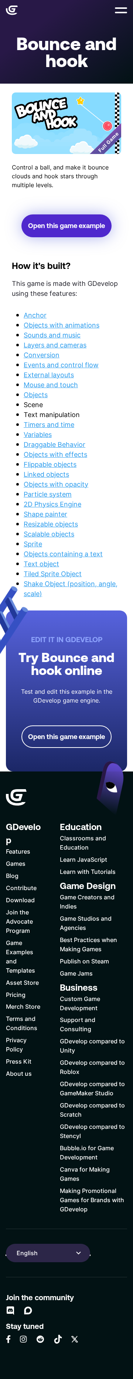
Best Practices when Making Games (88, 944)
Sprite (33, 544)
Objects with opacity (56, 484)
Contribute (21, 887)
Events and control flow (61, 365)
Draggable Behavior (54, 444)
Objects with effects (55, 454)
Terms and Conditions (21, 1023)
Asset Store (22, 982)
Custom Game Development (80, 1003)
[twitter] (74, 1339)
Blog (12, 875)
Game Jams (76, 973)
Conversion (41, 355)
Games (15, 863)
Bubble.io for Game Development (87, 1152)
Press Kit (18, 1061)
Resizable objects (51, 524)
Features (18, 851)
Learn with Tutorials (88, 871)
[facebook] (8, 1339)
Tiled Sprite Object (53, 573)
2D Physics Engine (52, 504)
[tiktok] (58, 1339)
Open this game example (66, 226)
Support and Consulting (77, 1024)
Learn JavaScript (83, 859)
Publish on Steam (84, 961)
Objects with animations (61, 325)
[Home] (12, 10)
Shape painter (45, 514)
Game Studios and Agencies (86, 923)
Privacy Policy (16, 1044)
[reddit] (40, 1339)
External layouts (49, 374)
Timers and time (49, 424)
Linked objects (46, 474)
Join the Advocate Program (19, 921)
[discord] (10, 1310)
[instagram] (23, 1339)
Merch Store (23, 1006)
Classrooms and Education (83, 842)
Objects (36, 394)
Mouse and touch (51, 384)
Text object (41, 563)
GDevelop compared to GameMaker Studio (92, 1088)
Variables (38, 434)
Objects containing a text (63, 554)
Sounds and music (52, 335)
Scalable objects (49, 534)
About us (19, 1073)
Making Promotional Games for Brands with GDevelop (92, 1199)
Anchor (35, 315)
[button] (121, 10)
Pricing (15, 994)
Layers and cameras (55, 345)
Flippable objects (50, 464)
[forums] (28, 1310)
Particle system (48, 494)
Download (20, 900)
